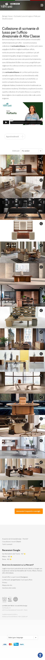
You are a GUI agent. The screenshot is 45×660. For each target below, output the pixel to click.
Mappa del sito (7, 585)
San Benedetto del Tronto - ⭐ (14, 554)
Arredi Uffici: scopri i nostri (15, 577)
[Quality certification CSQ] (10, 599)
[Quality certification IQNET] (15, 599)
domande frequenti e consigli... (28, 511)
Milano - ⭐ (7, 556)
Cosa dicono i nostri (11, 541)
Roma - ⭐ (6, 559)
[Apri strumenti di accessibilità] (40, 655)
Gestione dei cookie (9, 588)
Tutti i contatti (7, 544)
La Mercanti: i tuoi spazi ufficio (17, 580)
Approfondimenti (12, 136)
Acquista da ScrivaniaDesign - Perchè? (15, 539)
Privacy (4, 582)
